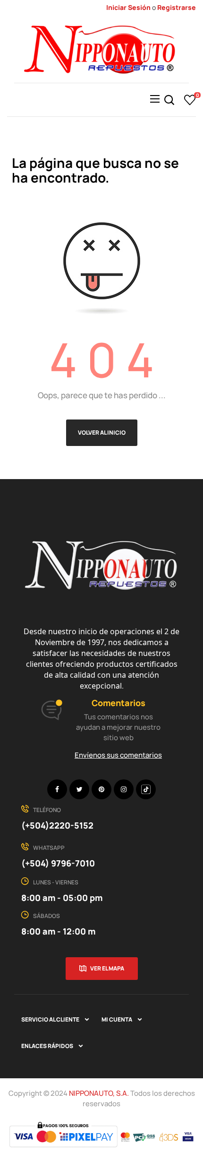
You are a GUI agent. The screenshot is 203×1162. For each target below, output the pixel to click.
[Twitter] (79, 789)
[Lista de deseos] (190, 100)
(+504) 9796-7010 (58, 863)
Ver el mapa (107, 968)
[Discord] (146, 789)
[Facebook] (57, 789)
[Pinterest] (101, 789)
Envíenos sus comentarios (118, 755)
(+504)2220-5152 (57, 825)
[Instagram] (124, 789)
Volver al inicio (102, 432)
